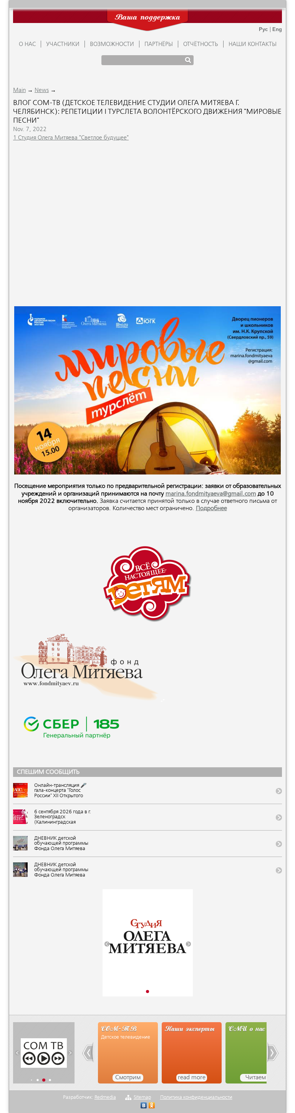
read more (140, 1078)
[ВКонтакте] (144, 1106)
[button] (106, 944)
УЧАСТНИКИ (63, 44)
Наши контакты (253, 44)
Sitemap (142, 1097)
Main (19, 90)
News (42, 90)
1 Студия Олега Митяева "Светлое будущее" (71, 138)
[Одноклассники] (152, 1106)
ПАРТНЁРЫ (158, 44)
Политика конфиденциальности (196, 1097)
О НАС (27, 44)
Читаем (204, 1078)
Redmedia (105, 1097)
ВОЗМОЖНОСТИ (112, 44)
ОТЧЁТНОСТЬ (200, 44)
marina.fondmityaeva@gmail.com (211, 494)
